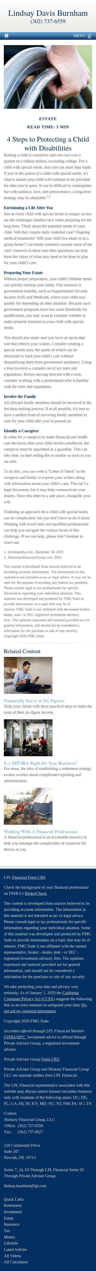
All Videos (12, 1256)
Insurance (11, 1224)
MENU (79, 36)
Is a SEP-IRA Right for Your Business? (40, 763)
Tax (7, 1230)
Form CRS (50, 1059)
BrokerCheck (36, 893)
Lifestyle (11, 1243)
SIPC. (21, 1037)
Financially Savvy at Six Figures (34, 700)
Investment (13, 1212)
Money (9, 1237)
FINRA (10, 1037)
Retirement (13, 1205)
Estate (9, 1218)
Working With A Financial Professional (40, 831)
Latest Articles (15, 1249)
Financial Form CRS (29, 877)
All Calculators (16, 1262)
